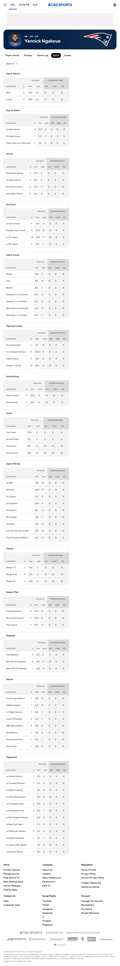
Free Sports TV (11, 877)
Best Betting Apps (13, 881)
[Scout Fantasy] (106, 939)
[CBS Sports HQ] (54, 932)
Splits (56, 55)
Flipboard (47, 924)
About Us (47, 869)
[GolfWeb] (60, 945)
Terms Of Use (88, 869)
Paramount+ (48, 881)
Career (67, 55)
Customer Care (12, 905)
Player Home (12, 55)
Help (6, 901)
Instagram (47, 909)
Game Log (42, 55)
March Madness (12, 885)
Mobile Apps (10, 889)
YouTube (47, 901)
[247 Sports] (16, 938)
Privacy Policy (88, 873)
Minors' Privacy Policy (92, 877)
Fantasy (28, 55)
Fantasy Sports (11, 873)
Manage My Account (92, 901)
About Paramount (51, 877)
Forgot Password (90, 913)
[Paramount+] (56, 938)
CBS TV (46, 885)
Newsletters (87, 905)
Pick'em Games (12, 869)
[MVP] (91, 938)
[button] (5, 4)
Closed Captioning (91, 882)
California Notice (90, 887)
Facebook (47, 913)
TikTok (45, 905)
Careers (46, 873)
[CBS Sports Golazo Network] (83, 932)
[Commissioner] (76, 938)
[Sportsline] (37, 938)
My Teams (86, 909)
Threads (46, 920)
